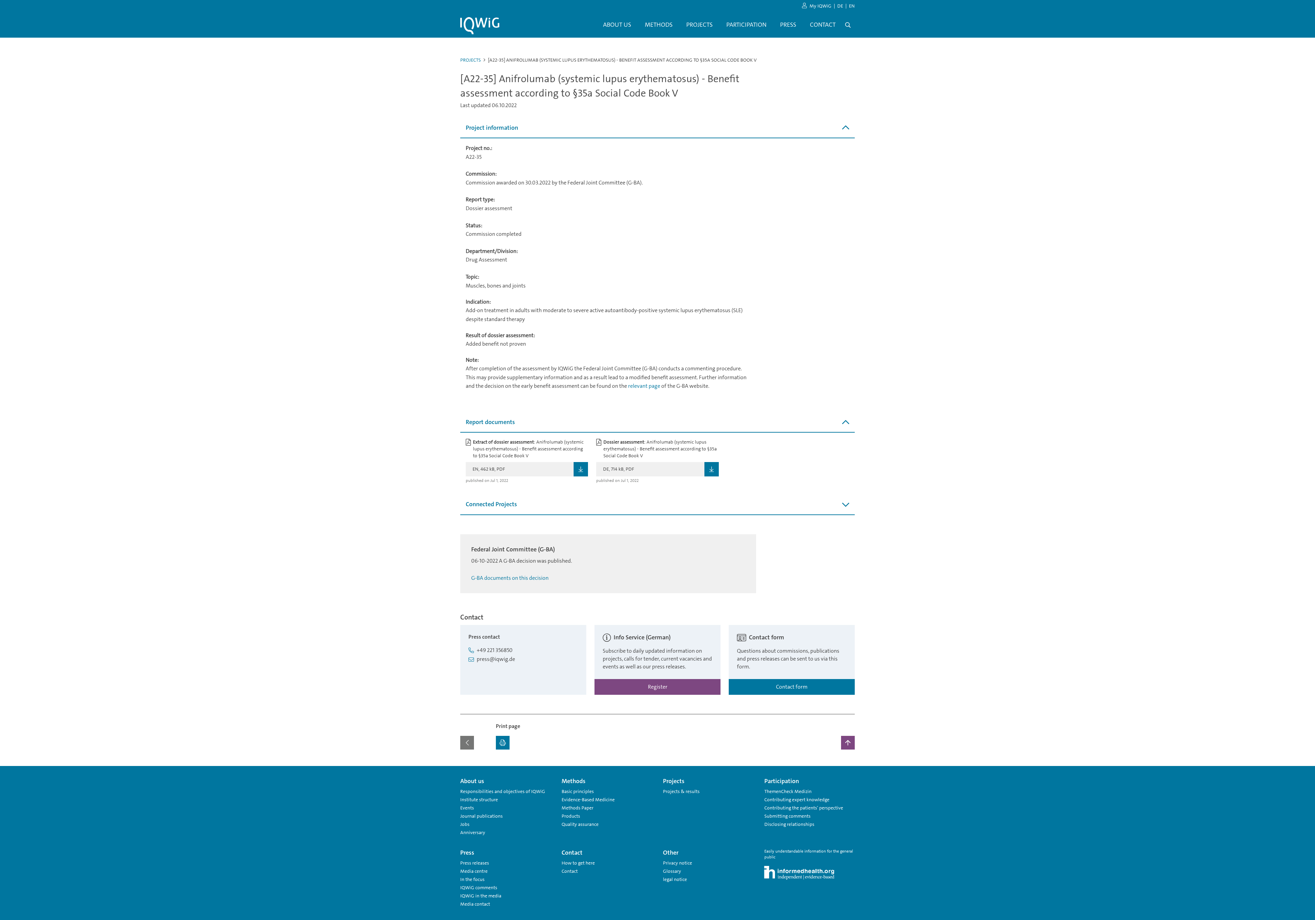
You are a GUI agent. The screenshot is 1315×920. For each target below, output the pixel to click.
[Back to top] (848, 743)
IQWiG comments (478, 887)
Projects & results (681, 791)
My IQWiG (820, 6)
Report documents (490, 422)
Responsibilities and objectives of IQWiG (502, 791)
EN (852, 6)
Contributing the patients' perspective (803, 808)
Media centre (474, 871)
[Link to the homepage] (479, 25)
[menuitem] (617, 25)
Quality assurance (580, 824)
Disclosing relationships (789, 824)
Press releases (474, 863)
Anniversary (472, 832)
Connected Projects (491, 504)
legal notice (675, 879)
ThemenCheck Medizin (788, 791)
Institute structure (479, 799)
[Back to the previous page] (467, 743)
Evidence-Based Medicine (588, 799)
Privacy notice (677, 863)
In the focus (472, 879)
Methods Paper (577, 808)
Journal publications (481, 816)
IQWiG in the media (480, 896)
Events (467, 808)
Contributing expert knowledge (796, 799)
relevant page (644, 385)
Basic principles (578, 791)
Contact (570, 871)
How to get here (578, 863)
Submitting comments (787, 816)
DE (840, 6)
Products (571, 816)
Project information (492, 128)
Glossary (672, 871)
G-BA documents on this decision (510, 578)
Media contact (475, 904)
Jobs (464, 824)
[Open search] (847, 25)
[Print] (503, 743)
